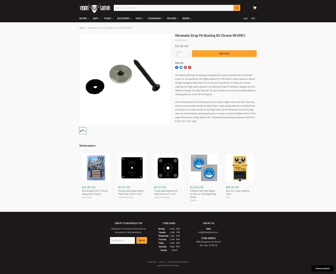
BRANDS (186, 18)
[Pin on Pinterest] (189, 67)
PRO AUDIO (172, 18)
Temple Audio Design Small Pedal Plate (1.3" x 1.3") (166, 192)
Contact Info (151, 262)
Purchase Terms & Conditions (178, 262)
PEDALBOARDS (154, 18)
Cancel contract (322, 268)
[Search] (236, 8)
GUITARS (83, 18)
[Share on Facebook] (176, 67)
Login (245, 18)
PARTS (139, 18)
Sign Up (141, 240)
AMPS (96, 18)
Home (82, 27)
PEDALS (108, 18)
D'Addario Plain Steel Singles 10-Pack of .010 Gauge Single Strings (203, 193)
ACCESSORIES (123, 18)
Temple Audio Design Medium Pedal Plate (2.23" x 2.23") (131, 192)
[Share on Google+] (185, 67)
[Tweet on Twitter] (181, 67)
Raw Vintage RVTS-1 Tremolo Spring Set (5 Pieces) (95, 192)
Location (162, 262)
